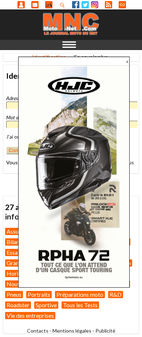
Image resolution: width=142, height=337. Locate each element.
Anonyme (21, 4)
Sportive (46, 304)
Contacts (37, 331)
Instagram (94, 4)
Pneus (14, 294)
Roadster (18, 304)
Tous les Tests (80, 304)
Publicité (105, 331)
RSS (108, 4)
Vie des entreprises (30, 315)
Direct (122, 4)
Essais (14, 252)
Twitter (85, 4)
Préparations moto (79, 294)
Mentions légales (71, 331)
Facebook (75, 4)
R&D (116, 294)
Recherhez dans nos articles (63, 5)
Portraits (39, 294)
